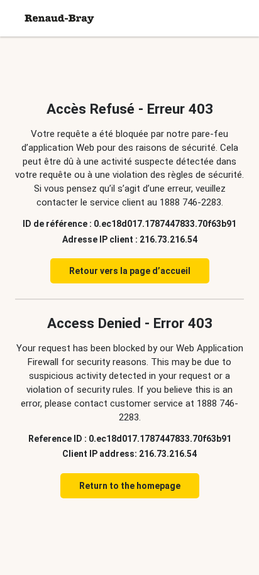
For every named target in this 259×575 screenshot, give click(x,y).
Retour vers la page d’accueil (129, 271)
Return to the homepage (129, 486)
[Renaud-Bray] (59, 18)
